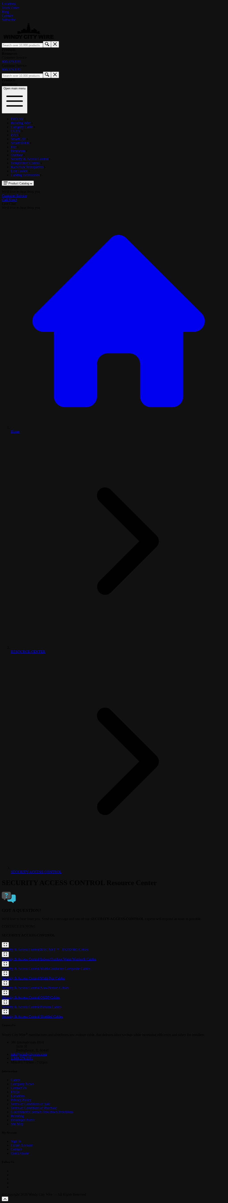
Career (15, 1080)
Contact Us (18, 1088)
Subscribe (9, 20)
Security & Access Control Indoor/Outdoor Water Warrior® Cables (49, 959)
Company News (22, 1084)
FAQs (15, 1092)
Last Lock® (19, 171)
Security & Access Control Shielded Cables (32, 1016)
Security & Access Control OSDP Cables (31, 997)
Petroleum (18, 151)
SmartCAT (19, 139)
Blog (5, 12)
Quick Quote (20, 1153)
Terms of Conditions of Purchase (34, 1108)
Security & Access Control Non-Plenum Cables (35, 988)
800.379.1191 (11, 61)
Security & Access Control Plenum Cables (31, 1007)
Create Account (22, 1145)
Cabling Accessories (25, 175)
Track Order (10, 8)
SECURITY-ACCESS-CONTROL (36, 872)
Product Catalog (19, 183)
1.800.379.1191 (22, 1058)
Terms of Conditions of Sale (30, 1104)
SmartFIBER (20, 143)
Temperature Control (26, 163)
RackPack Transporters (27, 167)
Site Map (17, 1124)
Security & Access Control (30, 159)
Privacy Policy (21, 1100)
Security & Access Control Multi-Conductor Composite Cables (46, 969)
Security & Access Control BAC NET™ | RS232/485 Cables (45, 949)
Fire (14, 147)
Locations (9, 4)
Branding (17, 1116)
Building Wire (21, 123)
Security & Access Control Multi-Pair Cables (33, 978)
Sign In (16, 1141)
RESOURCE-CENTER (28, 652)
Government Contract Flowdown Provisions (42, 1112)
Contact (7, 16)
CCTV (16, 131)
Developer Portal (23, 1120)
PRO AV (17, 119)
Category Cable (22, 127)
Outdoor (17, 155)
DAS (15, 135)
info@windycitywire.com (29, 1054)
